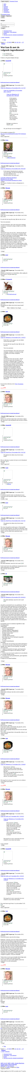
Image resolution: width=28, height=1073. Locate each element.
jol (6, 573)
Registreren (6, 9)
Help (5, 5)
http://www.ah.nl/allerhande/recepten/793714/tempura (13, 133)
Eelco (7, 140)
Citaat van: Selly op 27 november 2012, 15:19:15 (12, 816)
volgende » (7, 37)
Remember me (5, 26)
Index (5, 4)
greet (7, 255)
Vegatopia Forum (14, 1)
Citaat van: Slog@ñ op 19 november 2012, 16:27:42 (13, 452)
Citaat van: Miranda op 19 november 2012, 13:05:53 (13, 337)
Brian (18, 1067)
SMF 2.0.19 (4, 1063)
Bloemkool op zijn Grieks (7, 179)
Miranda (8, 188)
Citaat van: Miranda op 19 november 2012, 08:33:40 (13, 95)
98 (9, 42)
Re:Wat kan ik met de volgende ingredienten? (10, 82)
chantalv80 (8, 60)
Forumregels (6, 12)
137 (23, 42)
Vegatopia (6, 10)
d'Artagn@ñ (9, 279)
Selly (7, 311)
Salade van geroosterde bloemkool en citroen (11, 180)
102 (17, 42)
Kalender (6, 6)
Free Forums (10, 1066)
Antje (6, 467)
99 (10, 42)
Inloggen (6, 8)
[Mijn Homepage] (11, 157)
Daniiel (8, 1067)
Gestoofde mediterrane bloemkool (9, 177)
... (6, 42)
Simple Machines (19, 1063)
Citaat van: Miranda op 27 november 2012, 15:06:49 (13, 764)
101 (15, 42)
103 (19, 42)
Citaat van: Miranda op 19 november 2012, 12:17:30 (13, 88)
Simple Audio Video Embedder (9, 1064)
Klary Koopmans (19, 384)
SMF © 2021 (11, 1063)
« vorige (2, 37)
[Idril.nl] (9, 484)
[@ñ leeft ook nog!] (11, 294)
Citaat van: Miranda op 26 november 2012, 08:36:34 (13, 597)
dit (1, 1028)
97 (7, 42)
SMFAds (3, 1066)
